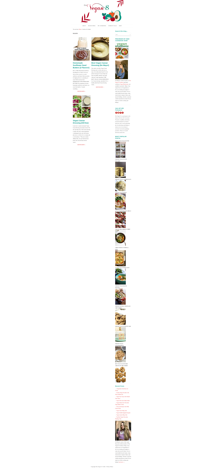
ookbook (122, 82)
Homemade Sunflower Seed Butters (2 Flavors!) (81, 65)
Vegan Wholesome (124, 84)
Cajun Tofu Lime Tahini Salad (123, 400)
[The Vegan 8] (102, 23)
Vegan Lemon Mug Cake (121, 415)
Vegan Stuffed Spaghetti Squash (123, 412)
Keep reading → (82, 91)
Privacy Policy (109, 466)
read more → (121, 462)
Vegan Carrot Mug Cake (121, 410)
